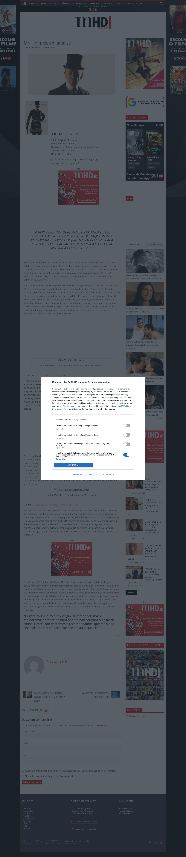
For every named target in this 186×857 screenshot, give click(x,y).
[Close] (140, 382)
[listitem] (93, 419)
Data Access (93, 475)
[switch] (126, 425)
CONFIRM (73, 465)
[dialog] (93, 428)
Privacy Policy (108, 475)
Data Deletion (77, 475)
